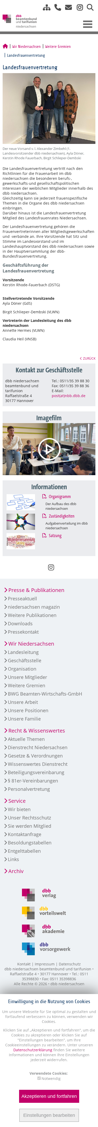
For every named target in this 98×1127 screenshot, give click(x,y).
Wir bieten (19, 809)
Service (17, 800)
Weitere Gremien (58, 46)
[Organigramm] (25, 502)
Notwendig (51, 1078)
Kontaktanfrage (24, 834)
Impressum (45, 964)
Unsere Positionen (28, 710)
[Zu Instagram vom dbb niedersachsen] (78, 7)
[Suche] (88, 7)
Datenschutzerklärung (32, 1049)
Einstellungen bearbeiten (49, 1115)
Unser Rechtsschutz (29, 817)
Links (13, 859)
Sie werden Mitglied (29, 826)
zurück (89, 358)
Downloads (20, 623)
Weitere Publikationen (32, 615)
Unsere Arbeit (23, 702)
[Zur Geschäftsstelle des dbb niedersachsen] (55, 7)
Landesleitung (23, 652)
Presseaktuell (22, 598)
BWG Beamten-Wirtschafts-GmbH (45, 694)
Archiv (16, 871)
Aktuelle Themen (26, 739)
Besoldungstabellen (29, 842)
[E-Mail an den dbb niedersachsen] (67, 7)
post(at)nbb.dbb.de (68, 395)
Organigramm (59, 496)
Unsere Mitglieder (27, 677)
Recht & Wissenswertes (36, 730)
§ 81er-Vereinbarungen (33, 781)
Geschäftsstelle (24, 660)
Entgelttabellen (24, 851)
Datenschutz (70, 964)
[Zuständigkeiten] (25, 522)
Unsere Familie (24, 719)
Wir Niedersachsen (26, 46)
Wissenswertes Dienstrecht (37, 764)
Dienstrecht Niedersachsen (37, 747)
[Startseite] (5, 46)
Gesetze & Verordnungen (35, 756)
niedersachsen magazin (34, 607)
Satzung (54, 535)
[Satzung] (25, 541)
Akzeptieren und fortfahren (49, 1096)
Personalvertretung (29, 789)
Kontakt (24, 964)
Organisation (22, 669)
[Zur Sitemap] (44, 7)
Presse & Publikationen (36, 590)
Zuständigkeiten (61, 516)
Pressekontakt (23, 632)
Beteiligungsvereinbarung (36, 772)
